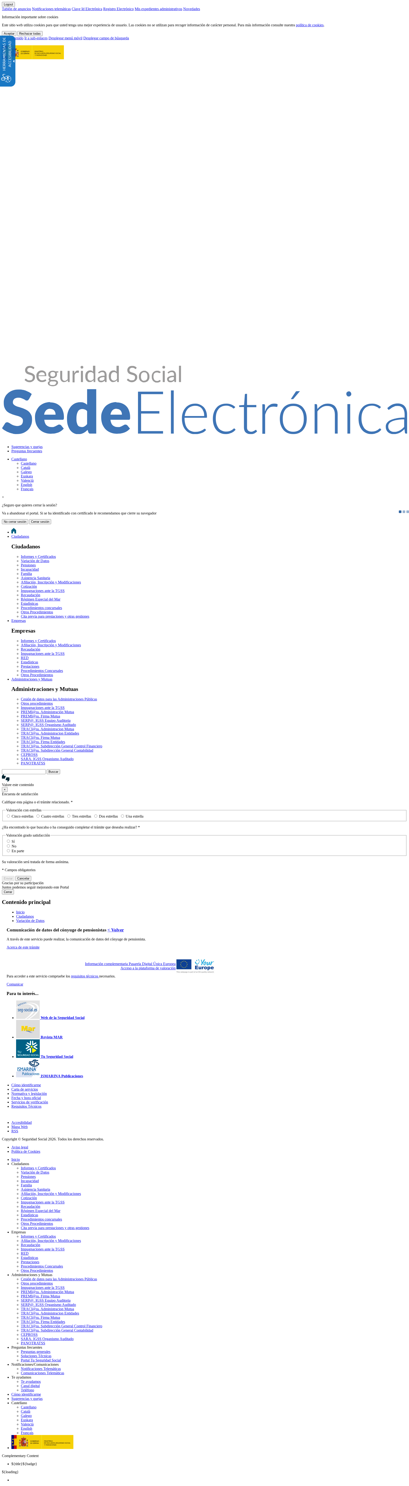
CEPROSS (29, 755)
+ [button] (3, 497)
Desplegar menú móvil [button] (65, 38)
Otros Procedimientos (37, 612)
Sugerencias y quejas (27, 447)
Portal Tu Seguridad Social (41, 1360)
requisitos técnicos (85, 976)
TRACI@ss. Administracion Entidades (50, 733)
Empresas (18, 621)
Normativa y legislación (29, 1094)
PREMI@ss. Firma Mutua (40, 716)
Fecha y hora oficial (26, 1098)
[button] (204, 780)
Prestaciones (30, 666)
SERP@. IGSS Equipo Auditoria (46, 720)
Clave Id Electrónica (87, 9)
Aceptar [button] (9, 33)
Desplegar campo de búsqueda (106, 38)
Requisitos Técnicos (26, 1106)
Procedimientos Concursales (42, 671)
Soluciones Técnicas (36, 1356)
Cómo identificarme (26, 1085)
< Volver (115, 929)
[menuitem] (209, 447)
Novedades (191, 9)
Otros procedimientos (37, 703)
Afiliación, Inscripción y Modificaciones (51, 582)
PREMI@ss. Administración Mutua (47, 712)
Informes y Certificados (38, 557)
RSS (14, 1131)
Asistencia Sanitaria (35, 578)
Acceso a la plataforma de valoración (148, 968)
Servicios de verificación (29, 1102)
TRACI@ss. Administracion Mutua (47, 729)
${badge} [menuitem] (24, 1464)
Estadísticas (29, 604)
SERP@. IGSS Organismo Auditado (48, 725)
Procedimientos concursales (41, 608)
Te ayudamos (31, 1382)
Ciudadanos (20, 536)
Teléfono (27, 1390)
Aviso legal (19, 1147)
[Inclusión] (33, 56)
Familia (26, 574)
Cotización (29, 586)
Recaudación (30, 595)
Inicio (15, 1159)
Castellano (19, 459)
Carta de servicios (24, 1089)
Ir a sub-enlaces (36, 38)
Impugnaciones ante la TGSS (43, 591)
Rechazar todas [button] (30, 33)
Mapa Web (19, 1127)
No (14, 846)
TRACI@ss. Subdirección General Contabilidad (57, 750)
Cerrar (8, 892)
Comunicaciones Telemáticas (42, 1373)
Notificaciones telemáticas (51, 9)
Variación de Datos (35, 561)
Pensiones (28, 565)
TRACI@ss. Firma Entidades (43, 742)
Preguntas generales (35, 1352)
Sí (13, 841)
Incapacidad (30, 569)
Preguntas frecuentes (26, 451)
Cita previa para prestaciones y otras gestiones (55, 616)
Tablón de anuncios (16, 9)
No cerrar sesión (15, 521)
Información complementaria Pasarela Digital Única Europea (130, 964)
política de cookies (310, 25)
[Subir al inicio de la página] (4, 1114)
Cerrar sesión (40, 521)
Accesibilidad (21, 1122)
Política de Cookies (25, 1151)
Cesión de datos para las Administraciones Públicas (59, 699)
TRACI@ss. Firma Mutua (40, 738)
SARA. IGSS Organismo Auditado (47, 759)
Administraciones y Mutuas (31, 679)
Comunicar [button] (15, 984)
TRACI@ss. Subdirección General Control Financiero (61, 746)
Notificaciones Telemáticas (41, 1369)
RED (25, 658)
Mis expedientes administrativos (158, 9)
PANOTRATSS (33, 763)
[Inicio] (204, 431)
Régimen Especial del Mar (40, 599)
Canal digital (30, 1386)
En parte (18, 851)
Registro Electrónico (118, 9)
